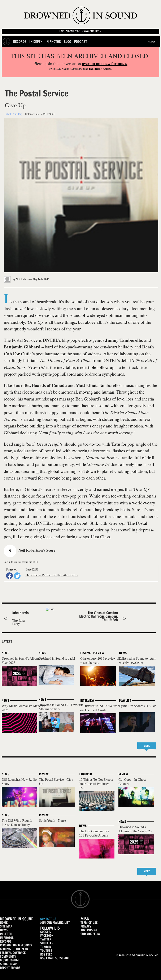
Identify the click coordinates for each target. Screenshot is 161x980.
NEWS (4, 930)
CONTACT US (48, 919)
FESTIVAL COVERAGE (13, 953)
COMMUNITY (8, 956)
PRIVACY (85, 926)
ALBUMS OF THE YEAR (14, 949)
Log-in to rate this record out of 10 (21, 561)
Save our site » (80, 31)
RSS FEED (46, 954)
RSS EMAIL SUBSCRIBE (54, 958)
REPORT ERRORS (10, 968)
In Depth (36, 41)
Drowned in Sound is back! (57, 658)
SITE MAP (6, 926)
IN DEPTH (6, 934)
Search (151, 41)
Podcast (80, 41)
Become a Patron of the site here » (52, 574)
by (22, 279)
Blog (67, 41)
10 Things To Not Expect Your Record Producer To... (96, 784)
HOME (4, 922)
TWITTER (45, 939)
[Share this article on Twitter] (17, 575)
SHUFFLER (46, 943)
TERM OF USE (88, 922)
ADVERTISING (88, 930)
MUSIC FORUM (9, 960)
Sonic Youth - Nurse (52, 820)
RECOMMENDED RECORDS (16, 945)
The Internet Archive (100, 68)
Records (19, 41)
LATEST (7, 641)
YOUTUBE (46, 950)
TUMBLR (45, 947)
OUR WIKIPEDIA (90, 934)
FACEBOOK (46, 935)
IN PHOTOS (7, 937)
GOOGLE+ (45, 932)
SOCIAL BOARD (9, 964)
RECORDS (6, 941)
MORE (147, 746)
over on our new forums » (104, 63)
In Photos (53, 41)
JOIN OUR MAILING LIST (55, 922)
